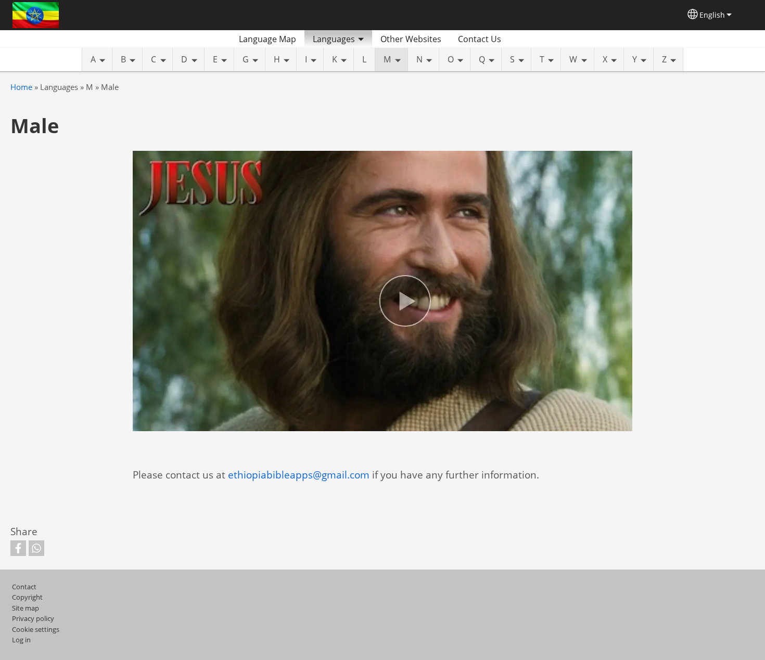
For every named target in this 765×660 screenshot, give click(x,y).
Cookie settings (35, 629)
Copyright (27, 597)
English (712, 15)
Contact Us (479, 39)
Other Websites (410, 39)
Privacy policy (33, 618)
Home (21, 87)
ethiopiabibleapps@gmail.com (298, 475)
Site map (25, 608)
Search (521, 39)
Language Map (267, 39)
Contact (24, 586)
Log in (21, 639)
